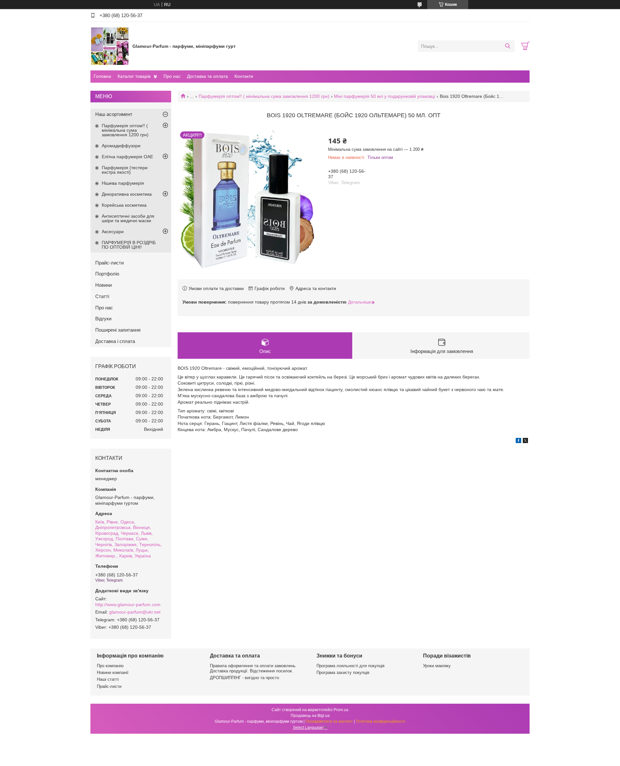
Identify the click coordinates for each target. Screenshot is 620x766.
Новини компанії (113, 672)
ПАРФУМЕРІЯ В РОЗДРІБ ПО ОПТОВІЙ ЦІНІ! (129, 245)
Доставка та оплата (207, 76)
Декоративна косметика (127, 194)
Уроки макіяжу (437, 665)
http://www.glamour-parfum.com (127, 604)
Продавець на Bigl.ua (310, 715)
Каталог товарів (134, 76)
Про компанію (110, 665)
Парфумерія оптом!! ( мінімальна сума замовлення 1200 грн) (264, 96)
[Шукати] (507, 46)
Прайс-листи (109, 262)
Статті (102, 296)
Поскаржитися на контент (329, 721)
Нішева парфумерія (123, 183)
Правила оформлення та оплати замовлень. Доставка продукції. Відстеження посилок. (253, 668)
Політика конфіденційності (380, 721)
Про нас (172, 76)
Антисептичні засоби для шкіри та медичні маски (128, 218)
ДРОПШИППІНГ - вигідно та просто (244, 677)
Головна (102, 76)
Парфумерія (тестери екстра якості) (125, 170)
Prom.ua (341, 710)
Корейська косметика (124, 205)
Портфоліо (107, 273)
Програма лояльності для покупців (350, 665)
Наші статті (108, 679)
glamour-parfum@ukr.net (134, 612)
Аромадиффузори (121, 145)
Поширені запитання (117, 330)
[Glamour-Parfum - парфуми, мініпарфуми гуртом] (109, 45)
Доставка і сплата (115, 341)
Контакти (243, 76)
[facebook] (518, 441)
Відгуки (103, 318)
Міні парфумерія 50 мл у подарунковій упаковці (384, 96)
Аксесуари (113, 231)
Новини (103, 285)
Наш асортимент (113, 114)
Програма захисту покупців (342, 672)
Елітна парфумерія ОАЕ (127, 156)
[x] (525, 441)
